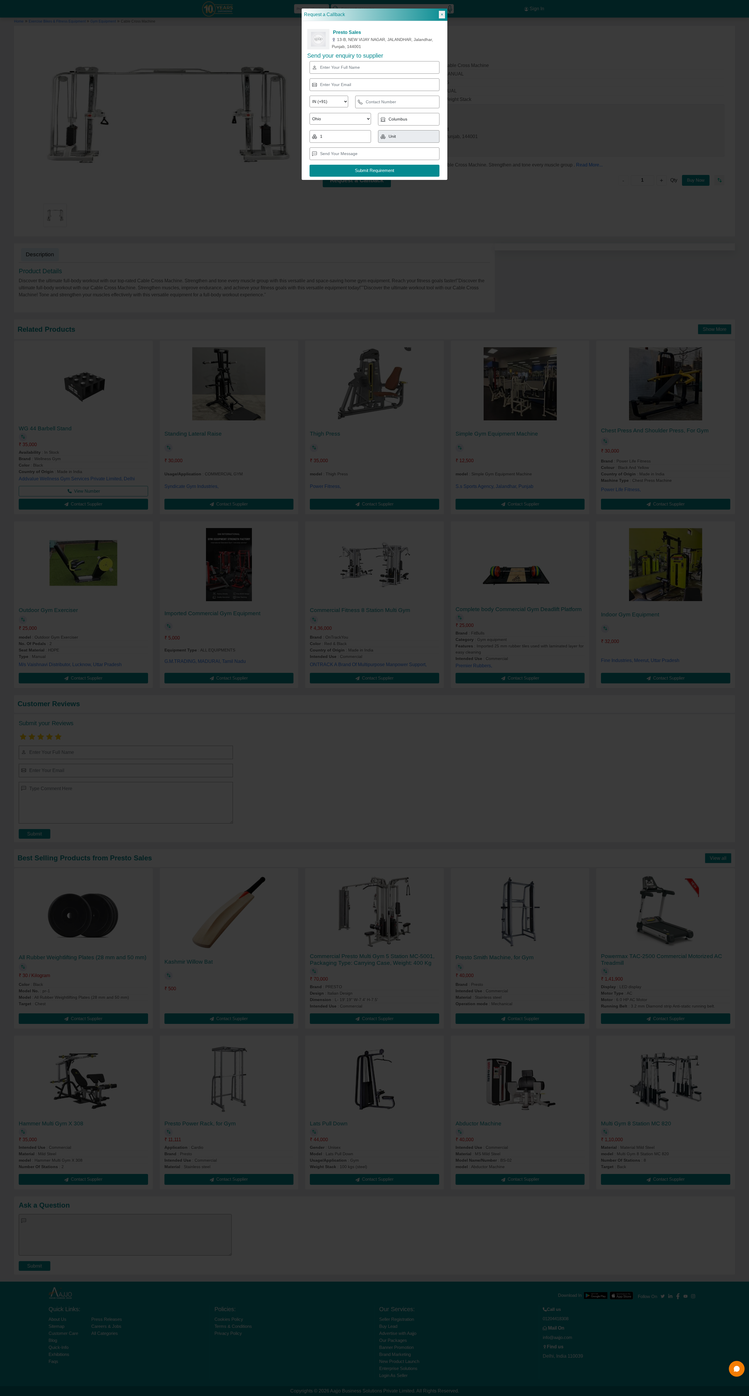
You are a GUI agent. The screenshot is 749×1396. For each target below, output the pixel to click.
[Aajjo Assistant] (737, 1369)
